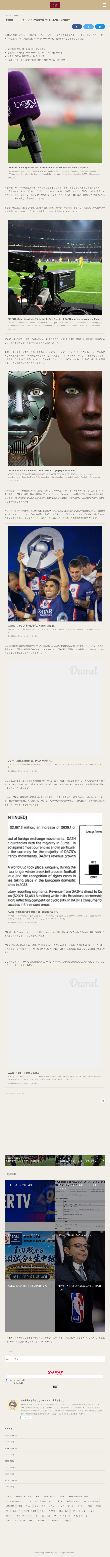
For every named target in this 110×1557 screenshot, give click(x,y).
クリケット (54, 1520)
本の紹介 (65, 1520)
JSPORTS (10, 1506)
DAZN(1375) (9, 1093)
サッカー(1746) (19, 1093)
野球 (90, 1506)
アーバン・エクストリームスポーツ (20, 1520)
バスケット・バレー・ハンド (83, 1511)
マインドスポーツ (81, 1515)
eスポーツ (42, 1520)
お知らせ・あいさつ (23, 1496)
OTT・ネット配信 (91, 1501)
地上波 (60, 1501)
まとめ (8, 1496)
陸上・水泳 (63, 1511)
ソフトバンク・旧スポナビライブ (40, 1501)
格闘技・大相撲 (30, 1511)
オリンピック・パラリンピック (61, 1506)
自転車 (98, 1506)
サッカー (80, 1506)
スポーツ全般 (40, 1506)
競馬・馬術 (46, 1515)
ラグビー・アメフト (47, 1511)
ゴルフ (8, 1515)
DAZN (37, 1496)
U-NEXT (62, 1496)
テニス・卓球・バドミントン (26, 1515)
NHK (20, 1506)
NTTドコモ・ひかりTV (15, 1501)
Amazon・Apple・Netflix (79, 1496)
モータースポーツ (13, 1511)
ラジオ (28, 1506)
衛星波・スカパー (73, 1501)
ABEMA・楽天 (49, 1496)
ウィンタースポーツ (62, 1515)
